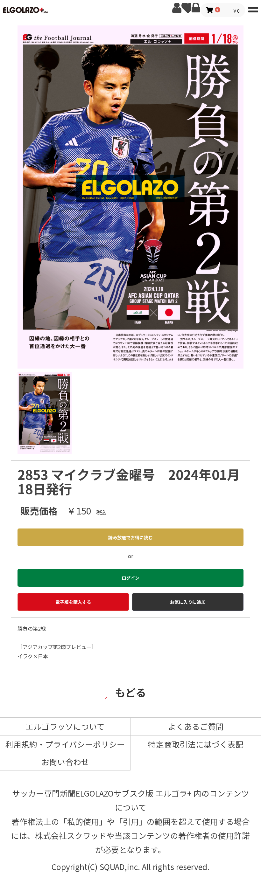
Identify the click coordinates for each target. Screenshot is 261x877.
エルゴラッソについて (65, 726)
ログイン (196, 8)
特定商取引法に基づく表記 (195, 744)
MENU (253, 8)
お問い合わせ (65, 761)
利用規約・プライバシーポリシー (65, 744)
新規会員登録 (176, 8)
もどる (130, 692)
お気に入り (186, 8)
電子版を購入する (73, 602)
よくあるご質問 (196, 726)
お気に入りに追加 (188, 602)
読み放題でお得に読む (130, 537)
